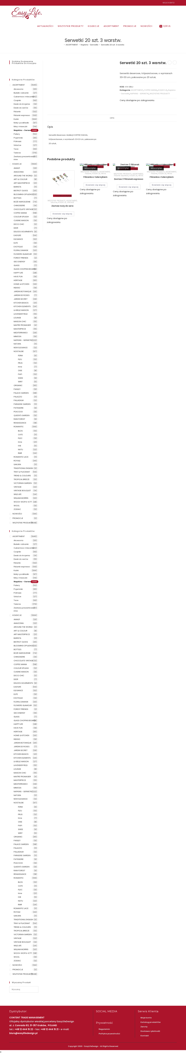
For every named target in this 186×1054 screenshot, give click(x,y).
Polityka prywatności (109, 1033)
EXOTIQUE (18, 246)
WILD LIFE (18, 494)
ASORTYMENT (137, 90)
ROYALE (17, 460)
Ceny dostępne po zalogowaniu (137, 100)
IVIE (19, 445)
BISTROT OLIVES (21, 190)
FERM (20, 355)
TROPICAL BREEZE (21, 479)
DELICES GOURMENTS (23, 231)
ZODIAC (17, 509)
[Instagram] (13, 2)
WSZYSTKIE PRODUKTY (160, 93)
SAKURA (17, 464)
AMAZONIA (19, 171)
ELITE (16, 243)
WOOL (103, 173)
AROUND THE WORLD (23, 175)
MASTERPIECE (20, 329)
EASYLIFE (17, 235)
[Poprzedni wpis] (170, 62)
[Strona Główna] (62, 44)
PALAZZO (18, 396)
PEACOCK (18, 411)
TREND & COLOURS (22, 475)
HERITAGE (18, 280)
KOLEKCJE (162, 90)
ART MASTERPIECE (22, 183)
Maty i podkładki (21, 122)
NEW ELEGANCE (21, 347)
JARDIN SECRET (20, 299)
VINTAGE (70, 202)
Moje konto (169, 2)
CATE (20, 434)
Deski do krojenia (22, 104)
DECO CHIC (19, 224)
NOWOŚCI (17, 513)
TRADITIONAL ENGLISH (23, 468)
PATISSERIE (19, 408)
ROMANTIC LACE (21, 457)
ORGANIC (18, 385)
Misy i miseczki (20, 126)
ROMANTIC (19, 426)
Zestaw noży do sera (62, 205)
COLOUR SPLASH (21, 216)
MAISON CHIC (20, 321)
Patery (17, 134)
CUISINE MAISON (21, 220)
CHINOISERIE (19, 205)
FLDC (20, 438)
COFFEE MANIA (150, 90)
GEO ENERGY (19, 261)
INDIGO (17, 287)
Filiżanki (88, 173)
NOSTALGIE (19, 351)
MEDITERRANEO (21, 332)
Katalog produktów (151, 1022)
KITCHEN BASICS (21, 302)
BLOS (20, 430)
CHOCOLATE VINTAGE (23, 209)
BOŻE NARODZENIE (22, 201)
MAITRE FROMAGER (22, 325)
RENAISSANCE (20, 422)
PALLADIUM (19, 400)
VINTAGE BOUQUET (22, 490)
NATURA (17, 343)
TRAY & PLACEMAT (22, 471)
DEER (16, 228)
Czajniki (17, 100)
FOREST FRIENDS (21, 257)
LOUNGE (17, 317)
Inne (20, 366)
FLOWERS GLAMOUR (23, 254)
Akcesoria (18, 89)
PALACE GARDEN (21, 393)
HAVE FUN (18, 276)
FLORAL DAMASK (21, 250)
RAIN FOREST (19, 419)
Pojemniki (18, 137)
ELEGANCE (18, 239)
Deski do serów (21, 107)
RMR (20, 453)
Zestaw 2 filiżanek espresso (128, 179)
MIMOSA (17, 336)
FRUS (20, 363)
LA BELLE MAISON (21, 310)
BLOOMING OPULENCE (24, 194)
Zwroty (144, 1026)
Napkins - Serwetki (23, 130)
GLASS (16, 265)
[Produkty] (175, 62)
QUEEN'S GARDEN (21, 415)
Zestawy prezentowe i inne (24, 158)
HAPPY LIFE (18, 272)
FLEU (20, 359)
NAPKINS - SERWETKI (139, 93)
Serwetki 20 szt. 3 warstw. (113, 44)
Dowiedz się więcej (62, 214)
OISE (20, 370)
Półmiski (17, 141)
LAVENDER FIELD (21, 314)
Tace (16, 149)
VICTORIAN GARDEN (23, 483)
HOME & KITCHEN (21, 284)
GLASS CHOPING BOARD (25, 269)
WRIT (20, 381)
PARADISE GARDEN (22, 404)
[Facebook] (10, 2)
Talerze (17, 152)
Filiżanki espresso (121, 175)
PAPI (20, 374)
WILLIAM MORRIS (21, 498)
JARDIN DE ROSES (21, 295)
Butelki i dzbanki (21, 92)
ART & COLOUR (20, 179)
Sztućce (54, 202)
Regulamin (104, 1029)
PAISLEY (17, 389)
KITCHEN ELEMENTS (22, 306)
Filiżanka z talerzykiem (95, 177)
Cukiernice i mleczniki (24, 96)
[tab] (112, 118)
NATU (20, 449)
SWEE (20, 378)
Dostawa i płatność (150, 1031)
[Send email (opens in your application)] (16, 2)
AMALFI (17, 168)
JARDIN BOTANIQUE (22, 291)
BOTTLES (17, 198)
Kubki (16, 119)
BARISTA (17, 186)
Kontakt (145, 1035)
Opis (112, 118)
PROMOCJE (17, 518)
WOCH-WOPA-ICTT (23, 501)
